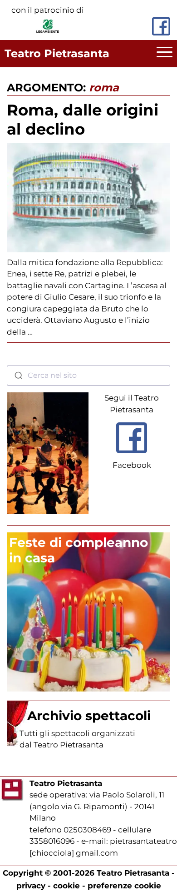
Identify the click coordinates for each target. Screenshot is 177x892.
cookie (66, 885)
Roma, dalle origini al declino (82, 119)
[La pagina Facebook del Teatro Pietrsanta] (161, 26)
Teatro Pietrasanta (57, 53)
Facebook (132, 465)
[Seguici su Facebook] (131, 455)
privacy (30, 885)
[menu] (164, 53)
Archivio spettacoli (89, 715)
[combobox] (88, 376)
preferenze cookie (124, 885)
